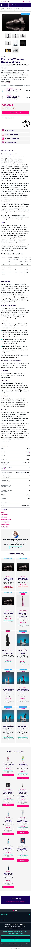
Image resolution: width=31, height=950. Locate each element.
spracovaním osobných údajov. (16, 945)
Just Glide (9, 95)
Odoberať (15, 940)
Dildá (23, 8)
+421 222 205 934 (9, 544)
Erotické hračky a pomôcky (12, 8)
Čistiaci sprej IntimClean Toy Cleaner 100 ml (14, 90)
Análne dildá (4, 527)
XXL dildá (4, 517)
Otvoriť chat (15, 547)
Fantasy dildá (5, 522)
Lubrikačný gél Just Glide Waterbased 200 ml (13, 97)
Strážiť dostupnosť (15, 112)
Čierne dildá (3, 10)
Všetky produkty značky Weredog (15, 901)
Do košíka (8, 775)
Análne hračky (5, 524)
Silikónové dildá (6, 519)
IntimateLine (10, 88)
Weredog (3, 56)
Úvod (2, 8)
